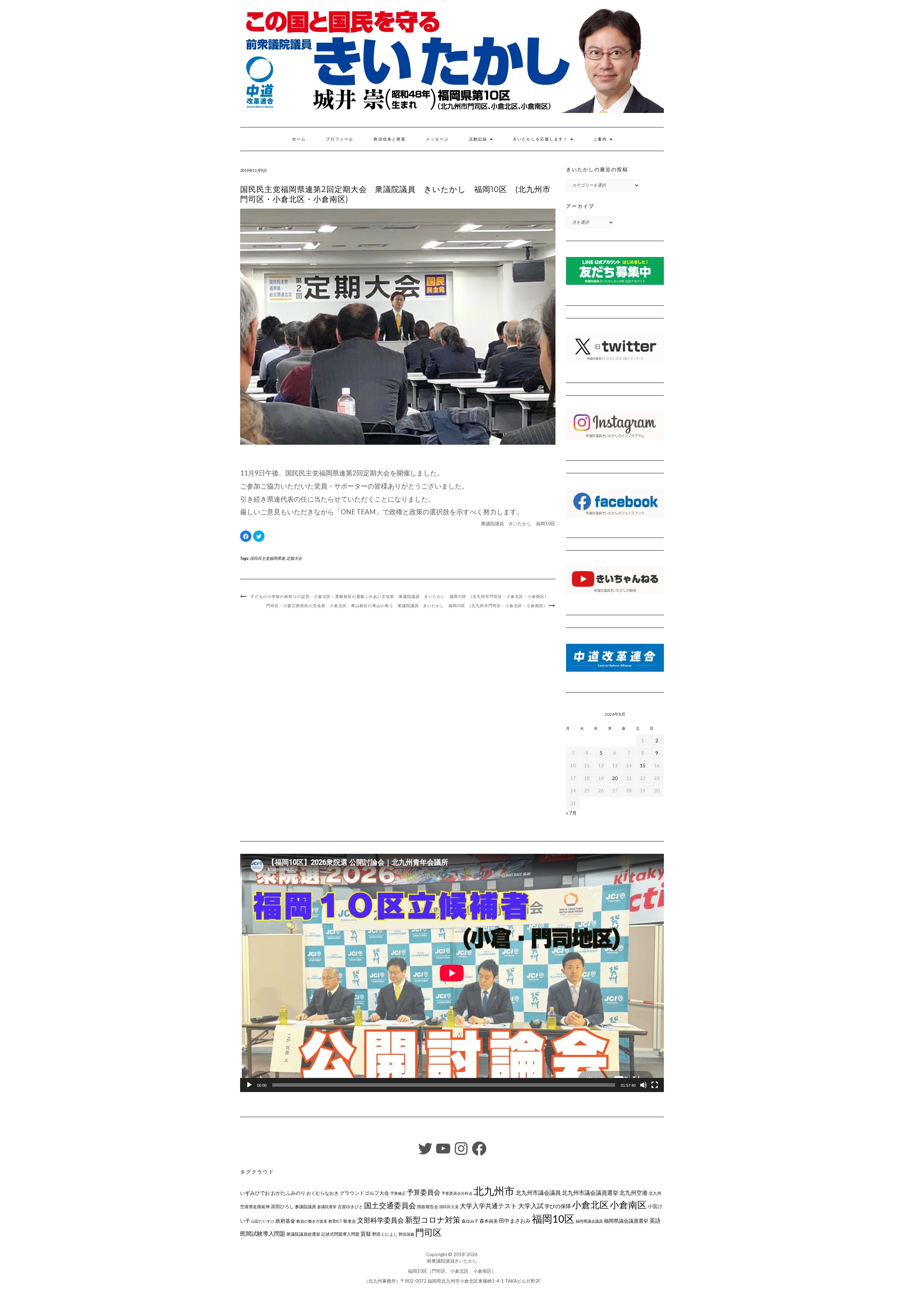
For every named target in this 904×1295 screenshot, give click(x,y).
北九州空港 (633, 1192)
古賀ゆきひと (350, 1206)
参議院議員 (305, 1206)
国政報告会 (427, 1206)
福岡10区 (553, 1218)
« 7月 (571, 813)
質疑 (366, 1233)
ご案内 (601, 139)
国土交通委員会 (390, 1205)
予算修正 (398, 1193)
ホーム (299, 139)
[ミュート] (643, 1085)
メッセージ (437, 139)
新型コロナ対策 (432, 1219)
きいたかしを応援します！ (541, 139)
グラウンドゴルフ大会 (364, 1193)
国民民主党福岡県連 (267, 558)
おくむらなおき (323, 1193)
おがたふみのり (288, 1193)
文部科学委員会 (380, 1220)
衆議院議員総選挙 (303, 1234)
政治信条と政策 (390, 139)
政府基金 (285, 1221)
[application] (452, 973)
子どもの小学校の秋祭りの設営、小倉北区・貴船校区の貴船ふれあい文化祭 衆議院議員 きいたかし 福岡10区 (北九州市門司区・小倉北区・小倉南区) (398, 596)
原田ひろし (282, 1206)
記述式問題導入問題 (340, 1234)
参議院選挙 (327, 1206)
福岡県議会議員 (589, 1221)
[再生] (249, 1085)
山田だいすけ (262, 1221)
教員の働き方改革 (311, 1221)
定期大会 (294, 558)
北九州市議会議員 (538, 1192)
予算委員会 (423, 1192)
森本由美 (489, 1221)
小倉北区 (590, 1204)
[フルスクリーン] (654, 1085)
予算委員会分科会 (456, 1193)
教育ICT (335, 1221)
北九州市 (494, 1191)
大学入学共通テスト (488, 1206)
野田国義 (406, 1234)
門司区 (428, 1232)
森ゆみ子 (470, 1221)
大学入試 (530, 1206)
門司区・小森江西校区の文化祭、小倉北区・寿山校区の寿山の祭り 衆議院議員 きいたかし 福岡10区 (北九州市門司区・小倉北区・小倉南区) (405, 605)
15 (643, 765)
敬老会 (349, 1220)
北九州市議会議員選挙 (590, 1192)
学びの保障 (558, 1206)
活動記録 (479, 139)
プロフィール (339, 139)
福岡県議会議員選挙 (626, 1221)
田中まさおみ (515, 1220)
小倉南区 (628, 1204)
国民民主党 (449, 1206)
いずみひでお (255, 1193)
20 (615, 778)
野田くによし (385, 1234)
